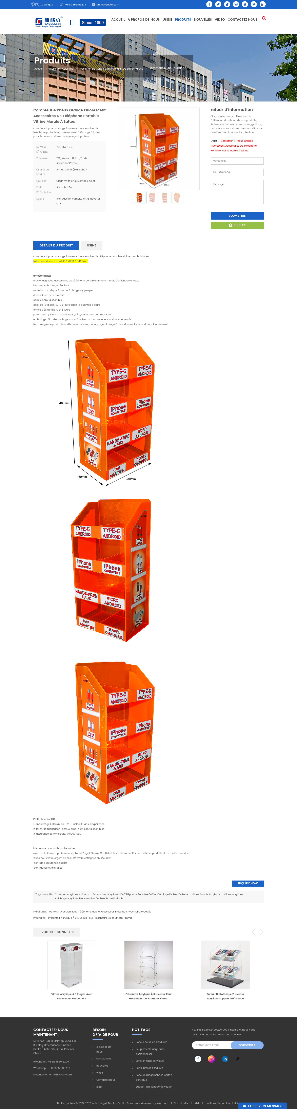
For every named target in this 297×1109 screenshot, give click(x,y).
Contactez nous (242, 19)
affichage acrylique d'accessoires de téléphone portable (89, 899)
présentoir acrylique (61, 69)
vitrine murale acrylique (206, 895)
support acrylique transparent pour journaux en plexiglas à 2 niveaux (225, 996)
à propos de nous (103, 1049)
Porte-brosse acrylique (149, 1068)
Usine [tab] (91, 245)
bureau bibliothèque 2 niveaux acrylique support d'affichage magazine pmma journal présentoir (148, 996)
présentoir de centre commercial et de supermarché (111, 69)
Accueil (118, 19)
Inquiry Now (248, 883)
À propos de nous (144, 19)
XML (197, 1103)
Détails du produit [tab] (56, 245)
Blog (99, 1087)
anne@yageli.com (108, 5)
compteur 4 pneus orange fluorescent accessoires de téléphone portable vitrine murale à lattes (234, 146)
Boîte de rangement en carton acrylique (154, 1077)
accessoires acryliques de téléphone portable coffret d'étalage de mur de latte (140, 895)
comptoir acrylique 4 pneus (72, 895)
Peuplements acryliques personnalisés (150, 1051)
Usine (167, 19)
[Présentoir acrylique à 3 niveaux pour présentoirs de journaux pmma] (71, 965)
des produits (103, 1059)
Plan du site (181, 1103)
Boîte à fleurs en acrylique (151, 1042)
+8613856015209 (75, 5)
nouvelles (203, 19)
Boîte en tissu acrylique (150, 1061)
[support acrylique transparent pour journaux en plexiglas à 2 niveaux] (225, 965)
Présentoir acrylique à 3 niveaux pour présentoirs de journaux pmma (90, 918)
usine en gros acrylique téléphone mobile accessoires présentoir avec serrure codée (100, 912)
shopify (240, 225)
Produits (183, 19)
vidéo (220, 19)
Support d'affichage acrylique (154, 1087)
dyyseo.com (161, 1103)
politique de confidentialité (222, 1103)
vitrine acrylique (233, 895)
